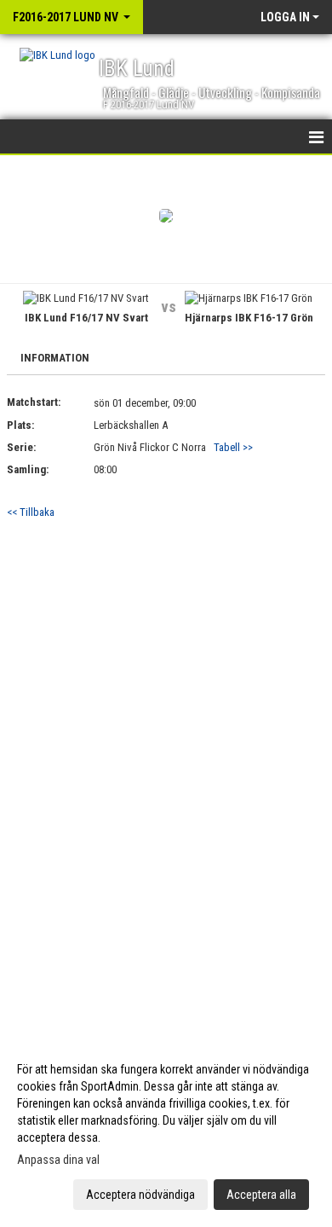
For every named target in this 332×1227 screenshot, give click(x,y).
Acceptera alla (261, 1194)
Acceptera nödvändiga (140, 1194)
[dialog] (166, 1131)
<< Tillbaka (30, 512)
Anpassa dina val (58, 1159)
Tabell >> (233, 447)
